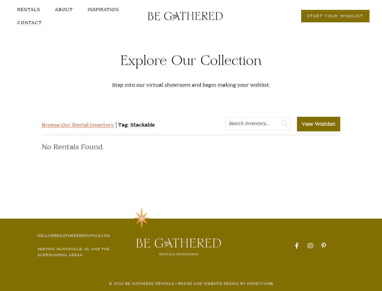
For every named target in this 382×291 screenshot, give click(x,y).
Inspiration (103, 9)
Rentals (28, 9)
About (64, 9)
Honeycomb (260, 283)
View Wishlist (318, 124)
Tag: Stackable (136, 125)
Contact (29, 22)
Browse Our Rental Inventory (78, 125)
